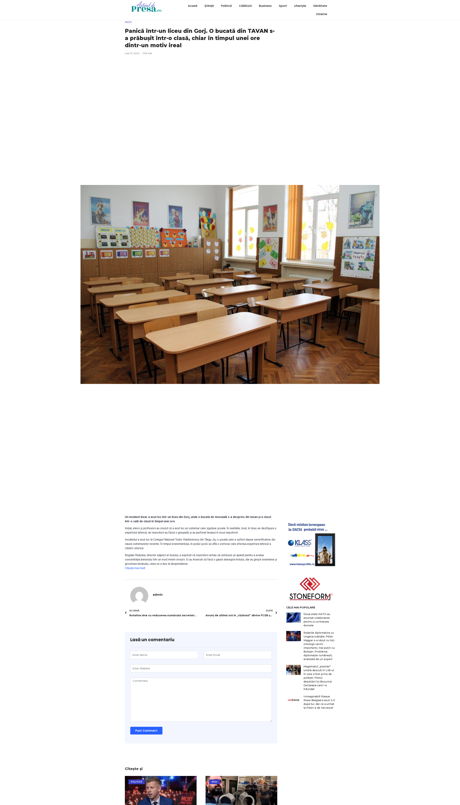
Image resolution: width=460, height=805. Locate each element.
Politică (226, 6)
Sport (283, 6)
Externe (321, 14)
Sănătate (320, 6)
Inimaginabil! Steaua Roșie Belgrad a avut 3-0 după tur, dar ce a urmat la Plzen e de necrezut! (319, 702)
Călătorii (245, 6)
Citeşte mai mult (135, 568)
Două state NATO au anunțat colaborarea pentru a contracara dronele (316, 619)
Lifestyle (300, 6)
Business (265, 6)
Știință (209, 6)
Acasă (192, 6)
